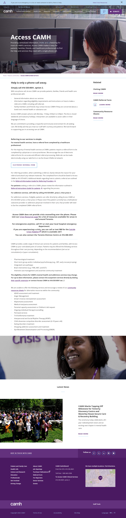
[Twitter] (99, 453)
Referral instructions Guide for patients (25, 188)
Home (4, 75)
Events (35, 483)
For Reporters (37, 478)
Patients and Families (13, 75)
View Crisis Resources (100, 3)
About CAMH (37, 466)
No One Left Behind (24, 7)
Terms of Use (37, 513)
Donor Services (38, 481)
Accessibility (104, 7)
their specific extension (19, 280)
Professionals (15, 478)
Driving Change (16, 483)
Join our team (59, 7)
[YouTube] (113, 453)
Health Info (14, 469)
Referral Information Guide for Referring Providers (35, 181)
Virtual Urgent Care (91, 7)
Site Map (77, 513)
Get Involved (15, 481)
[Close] (122, 2)
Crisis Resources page (29, 217)
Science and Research (18, 472)
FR (121, 7)
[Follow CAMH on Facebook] (94, 453)
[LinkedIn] (104, 453)
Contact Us (7, 7)
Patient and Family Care (19, 466)
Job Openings (37, 469)
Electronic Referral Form (24, 165)
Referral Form (74, 7)
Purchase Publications (40, 472)
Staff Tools (96, 504)
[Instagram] (108, 453)
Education (14, 475)
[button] (23, 11)
